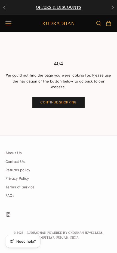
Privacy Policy (17, 178)
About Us (13, 153)
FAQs (10, 195)
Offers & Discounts (58, 7)
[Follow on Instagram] (8, 214)
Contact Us (15, 161)
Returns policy (17, 170)
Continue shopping (58, 102)
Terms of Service (20, 187)
